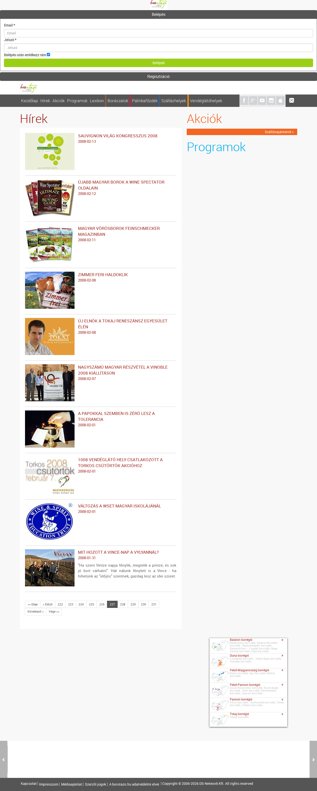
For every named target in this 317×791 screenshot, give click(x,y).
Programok (77, 100)
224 (81, 604)
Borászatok (117, 100)
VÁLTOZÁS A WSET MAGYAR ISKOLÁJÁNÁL (119, 508)
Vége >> (54, 611)
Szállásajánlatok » (279, 131)
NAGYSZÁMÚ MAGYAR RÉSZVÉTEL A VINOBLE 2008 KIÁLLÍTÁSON (123, 372)
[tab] (158, 14)
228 (122, 604)
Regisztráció (158, 76)
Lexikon (97, 100)
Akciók (59, 100)
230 (143, 604)
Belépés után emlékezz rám (25, 54)
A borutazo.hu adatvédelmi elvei (134, 784)
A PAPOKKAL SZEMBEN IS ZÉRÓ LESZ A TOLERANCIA (116, 418)
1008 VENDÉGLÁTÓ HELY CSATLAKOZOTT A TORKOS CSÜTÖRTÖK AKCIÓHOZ (120, 465)
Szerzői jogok (95, 784)
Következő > (35, 611)
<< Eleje (33, 604)
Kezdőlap (29, 100)
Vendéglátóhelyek (206, 100)
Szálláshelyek (173, 100)
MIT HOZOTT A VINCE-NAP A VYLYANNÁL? (118, 554)
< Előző (48, 604)
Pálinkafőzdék (145, 100)
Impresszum (48, 784)
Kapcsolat (29, 783)
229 (133, 604)
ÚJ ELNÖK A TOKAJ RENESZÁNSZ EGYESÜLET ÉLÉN (122, 326)
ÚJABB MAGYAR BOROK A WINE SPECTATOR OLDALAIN (121, 187)
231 (154, 604)
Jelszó (10, 39)
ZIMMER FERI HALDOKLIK (103, 277)
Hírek (45, 100)
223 (70, 604)
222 (60, 604)
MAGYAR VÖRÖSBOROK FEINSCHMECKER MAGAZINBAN (119, 233)
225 (91, 604)
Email (9, 25)
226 (102, 604)
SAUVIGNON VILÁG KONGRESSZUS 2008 (118, 138)
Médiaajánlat (71, 784)
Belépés (158, 14)
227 (112, 604)
